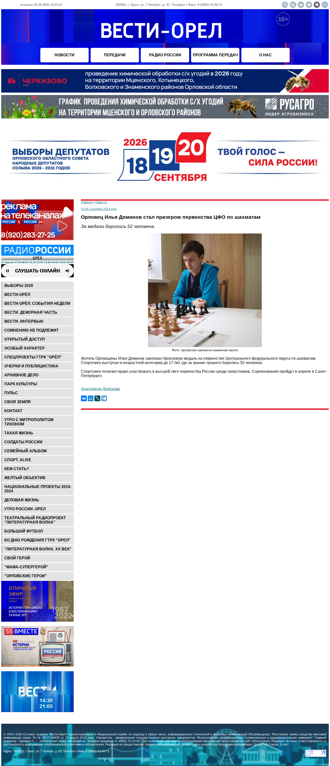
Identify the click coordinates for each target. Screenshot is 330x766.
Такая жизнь (18, 433)
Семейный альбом (25, 451)
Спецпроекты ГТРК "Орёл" (33, 357)
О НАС (265, 55)
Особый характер (24, 348)
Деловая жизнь (21, 500)
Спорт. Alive (17, 460)
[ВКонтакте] (84, 398)
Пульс (11, 393)
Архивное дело (21, 375)
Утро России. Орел (25, 509)
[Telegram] (104, 398)
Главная (86, 202)
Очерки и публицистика (31, 366)
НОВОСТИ (64, 55)
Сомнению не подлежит (31, 330)
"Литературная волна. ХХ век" (38, 549)
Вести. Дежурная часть (30, 312)
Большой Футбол (23, 531)
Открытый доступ (24, 339)
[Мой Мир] (90, 398)
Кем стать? (16, 469)
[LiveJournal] (97, 398)
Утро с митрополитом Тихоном (28, 422)
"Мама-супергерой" (26, 567)
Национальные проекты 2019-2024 (37, 489)
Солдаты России (23, 442)
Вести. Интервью (23, 321)
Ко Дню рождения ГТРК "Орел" (37, 540)
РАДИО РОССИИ (165, 55)
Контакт (13, 411)
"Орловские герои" (25, 576)
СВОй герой (17, 558)
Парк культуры (20, 384)
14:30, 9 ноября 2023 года (99, 209)
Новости (101, 202)
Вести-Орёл (17, 294)
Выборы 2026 (18, 286)
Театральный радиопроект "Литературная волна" (35, 520)
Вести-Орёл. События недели (37, 303)
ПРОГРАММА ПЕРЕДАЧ (215, 55)
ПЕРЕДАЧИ (115, 55)
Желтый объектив (24, 478)
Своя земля (17, 402)
